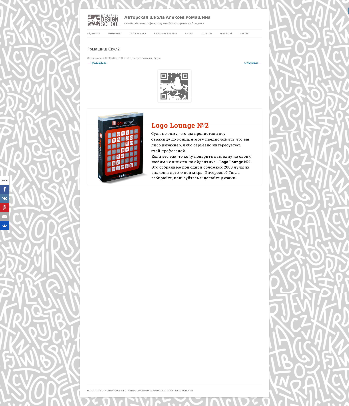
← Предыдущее (96, 62)
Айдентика (93, 33)
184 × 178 (124, 58)
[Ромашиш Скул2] (174, 86)
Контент (245, 33)
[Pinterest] (4, 207)
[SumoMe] (4, 225)
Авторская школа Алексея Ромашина (167, 17)
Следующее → (253, 62)
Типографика (138, 33)
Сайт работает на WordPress (177, 390)
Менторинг (115, 33)
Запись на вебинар (165, 33)
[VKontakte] (4, 198)
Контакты (226, 33)
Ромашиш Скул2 (151, 58)
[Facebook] (4, 189)
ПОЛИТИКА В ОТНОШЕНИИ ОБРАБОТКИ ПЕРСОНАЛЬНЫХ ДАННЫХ (123, 390)
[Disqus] (174, 234)
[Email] (4, 216)
